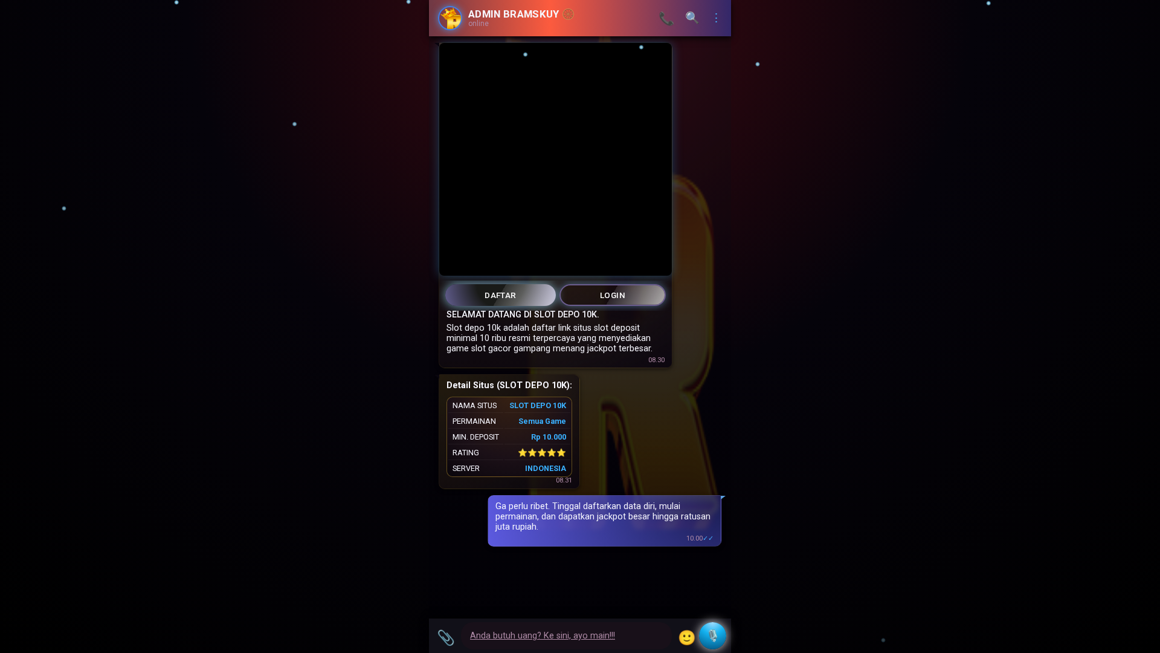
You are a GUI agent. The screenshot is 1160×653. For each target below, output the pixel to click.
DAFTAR (500, 295)
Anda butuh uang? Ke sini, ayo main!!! (542, 636)
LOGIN (612, 295)
